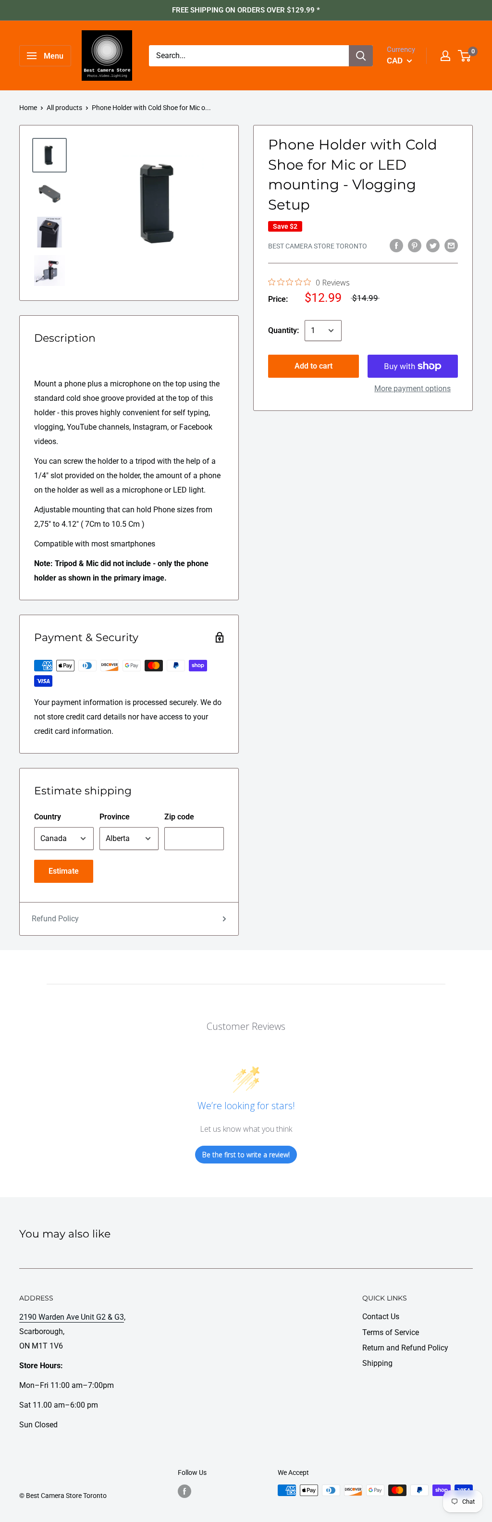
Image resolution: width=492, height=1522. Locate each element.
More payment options (412, 388)
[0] (465, 56)
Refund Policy (55, 918)
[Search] (361, 55)
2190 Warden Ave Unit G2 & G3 (71, 1317)
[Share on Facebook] (396, 245)
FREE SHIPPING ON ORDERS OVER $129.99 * (246, 10)
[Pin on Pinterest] (414, 245)
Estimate (64, 871)
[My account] (445, 55)
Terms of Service (390, 1332)
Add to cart (313, 366)
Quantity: (283, 330)
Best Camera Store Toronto (317, 246)
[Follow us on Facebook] (184, 1491)
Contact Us (380, 1316)
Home (28, 107)
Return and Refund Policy (405, 1347)
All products (64, 107)
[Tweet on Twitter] (433, 245)
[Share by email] (451, 245)
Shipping (377, 1363)
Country (47, 816)
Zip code (179, 816)
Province (114, 816)
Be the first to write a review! (246, 1154)
